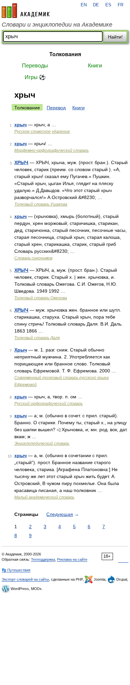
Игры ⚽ (35, 77)
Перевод (56, 107)
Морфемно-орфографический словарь (51, 150)
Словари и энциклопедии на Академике (57, 24)
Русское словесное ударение (42, 131)
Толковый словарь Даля (37, 338)
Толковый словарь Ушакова (40, 204)
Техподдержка (43, 559)
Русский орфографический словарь (48, 403)
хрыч (20, 124)
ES (108, 5)
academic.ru (26, 10)
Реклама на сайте (72, 559)
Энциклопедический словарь (41, 443)
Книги (95, 65)
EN (84, 5)
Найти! (115, 37)
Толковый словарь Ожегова (40, 298)
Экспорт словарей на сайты (25, 579)
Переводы (35, 65)
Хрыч (20, 349)
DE (96, 5)
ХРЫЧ (21, 162)
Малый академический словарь (44, 497)
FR (120, 5)
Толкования (65, 54)
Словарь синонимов (33, 258)
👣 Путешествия (16, 570)
